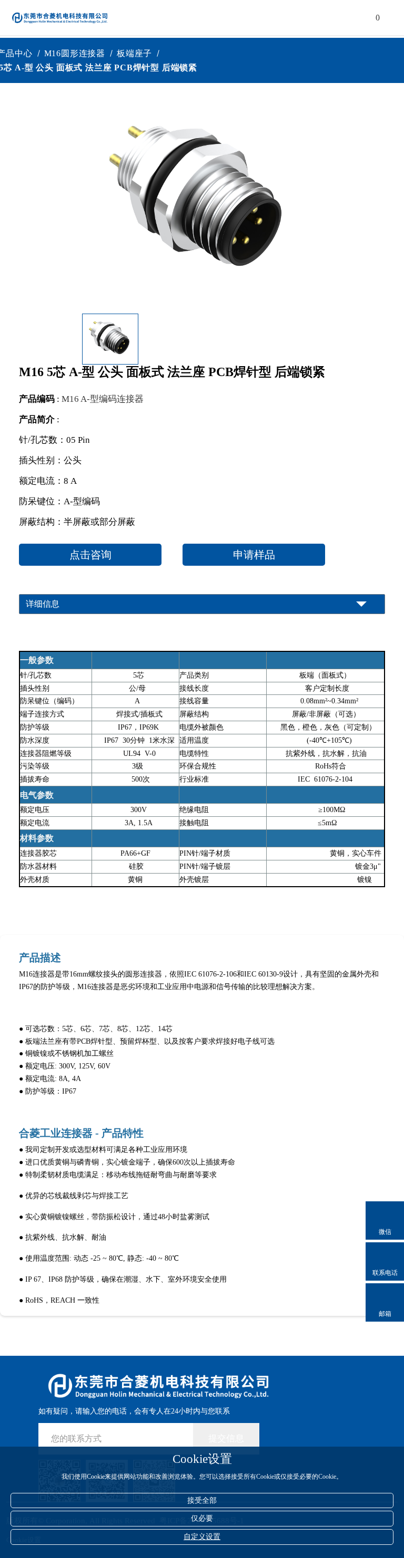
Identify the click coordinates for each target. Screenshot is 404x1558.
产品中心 (20, 53)
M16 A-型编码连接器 (103, 399)
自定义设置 (202, 1537)
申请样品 (254, 554)
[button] (306, 338)
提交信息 (226, 1438)
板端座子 (140, 53)
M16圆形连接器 (79, 53)
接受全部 (202, 1500)
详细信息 (42, 603)
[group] (200, 202)
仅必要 (202, 1518)
